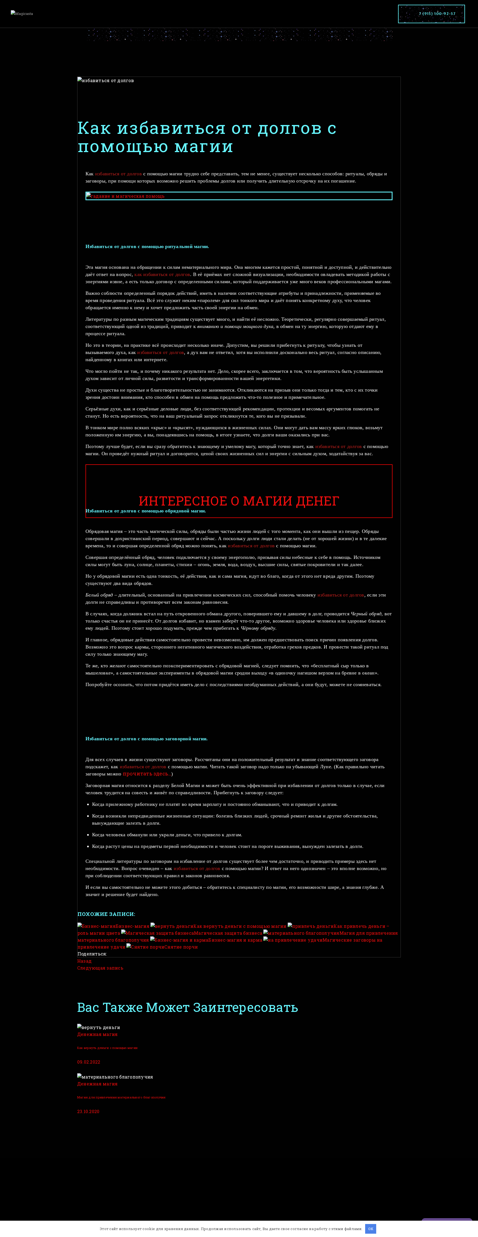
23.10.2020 (88, 1111)
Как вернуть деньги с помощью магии (107, 1048)
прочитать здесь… (147, 773)
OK (370, 1228)
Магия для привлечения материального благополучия (121, 1097)
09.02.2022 (88, 1062)
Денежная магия (97, 1034)
